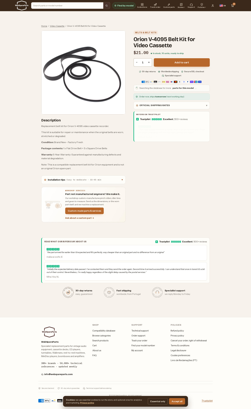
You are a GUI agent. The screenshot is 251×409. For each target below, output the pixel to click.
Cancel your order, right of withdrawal (189, 340)
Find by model (125, 5)
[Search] (106, 5)
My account (137, 350)
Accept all (177, 401)
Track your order (139, 340)
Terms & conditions (180, 345)
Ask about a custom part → (79, 218)
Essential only (157, 401)
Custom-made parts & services (84, 210)
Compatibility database (103, 330)
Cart (94, 345)
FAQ (94, 355)
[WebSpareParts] (21, 5)
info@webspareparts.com (58, 374)
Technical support (140, 330)
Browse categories (101, 335)
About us (96, 350)
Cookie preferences (180, 355)
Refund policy (177, 330)
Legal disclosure (178, 350)
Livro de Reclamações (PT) (184, 360)
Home (44, 26)
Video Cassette (57, 26)
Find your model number (143, 345)
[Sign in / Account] (212, 5)
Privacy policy (177, 335)
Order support (138, 335)
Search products (100, 340)
